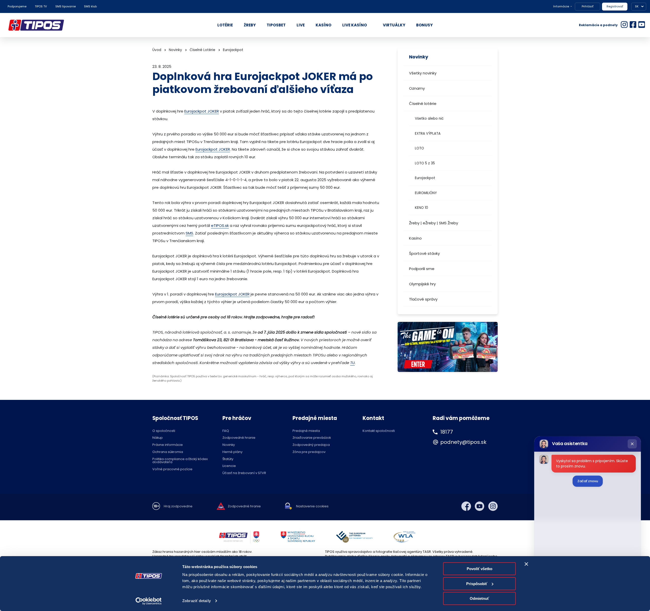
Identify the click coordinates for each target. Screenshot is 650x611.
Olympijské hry (422, 284)
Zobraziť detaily (196, 601)
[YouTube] (479, 506)
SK (637, 6)
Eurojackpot (425, 178)
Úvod (156, 50)
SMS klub (90, 6)
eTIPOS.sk (220, 225)
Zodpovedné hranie (238, 438)
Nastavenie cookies (312, 506)
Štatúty (227, 459)
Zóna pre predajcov (309, 452)
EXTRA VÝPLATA (428, 133)
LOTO (419, 148)
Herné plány (232, 452)
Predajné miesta (306, 431)
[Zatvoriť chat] (632, 443)
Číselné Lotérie (202, 50)
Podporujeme (17, 6)
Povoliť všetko (479, 569)
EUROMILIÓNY (426, 193)
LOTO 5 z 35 (425, 163)
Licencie (229, 466)
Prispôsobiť (476, 584)
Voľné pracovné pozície (172, 469)
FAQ (225, 431)
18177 (446, 431)
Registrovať (615, 6)
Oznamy (417, 88)
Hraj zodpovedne (178, 506)
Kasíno (415, 238)
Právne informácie (167, 445)
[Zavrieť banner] (526, 564)
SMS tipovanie (65, 6)
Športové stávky (424, 253)
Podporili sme (421, 268)
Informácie (561, 6)
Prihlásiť (587, 6)
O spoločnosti (163, 431)
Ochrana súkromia (167, 452)
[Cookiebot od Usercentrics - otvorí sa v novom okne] (148, 601)
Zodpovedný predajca (311, 445)
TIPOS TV (41, 6)
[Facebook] (466, 506)
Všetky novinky (422, 73)
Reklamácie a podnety (598, 25)
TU (352, 362)
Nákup (157, 438)
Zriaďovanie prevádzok (311, 438)
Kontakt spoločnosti (379, 431)
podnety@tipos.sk (463, 442)
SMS (189, 233)
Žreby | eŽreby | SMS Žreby (433, 223)
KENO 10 (421, 207)
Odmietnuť (479, 598)
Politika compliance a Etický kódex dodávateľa (180, 461)
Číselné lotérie (422, 103)
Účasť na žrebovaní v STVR (244, 473)
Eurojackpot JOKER (201, 111)
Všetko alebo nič (429, 118)
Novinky (175, 50)
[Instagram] (493, 506)
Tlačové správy (423, 299)
